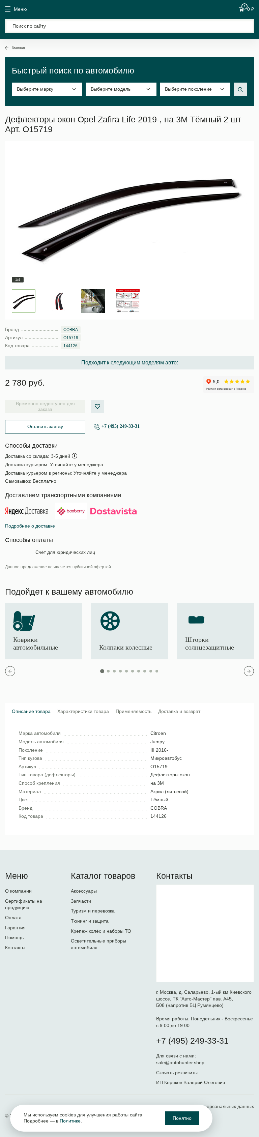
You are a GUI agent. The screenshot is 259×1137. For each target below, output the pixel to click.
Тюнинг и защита (90, 921)
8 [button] (144, 671)
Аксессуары (84, 891)
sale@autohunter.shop (180, 1062)
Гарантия (15, 927)
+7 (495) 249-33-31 (121, 426)
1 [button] (102, 671)
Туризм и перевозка (93, 911)
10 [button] (156, 671)
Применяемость (133, 711)
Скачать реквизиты (177, 1072)
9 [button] (150, 671)
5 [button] (126, 671)
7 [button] (138, 671)
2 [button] (108, 671)
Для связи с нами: (176, 1055)
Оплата (13, 917)
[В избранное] (97, 406)
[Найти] (244, 26)
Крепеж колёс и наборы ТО (101, 931)
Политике (70, 1121)
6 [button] (132, 671)
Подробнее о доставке (30, 526)
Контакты (15, 947)
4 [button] (120, 671)
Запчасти (81, 901)
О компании (18, 891)
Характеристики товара (83, 711)
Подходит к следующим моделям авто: (129, 362)
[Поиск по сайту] (129, 26)
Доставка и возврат (179, 711)
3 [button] (114, 671)
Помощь (14, 937)
